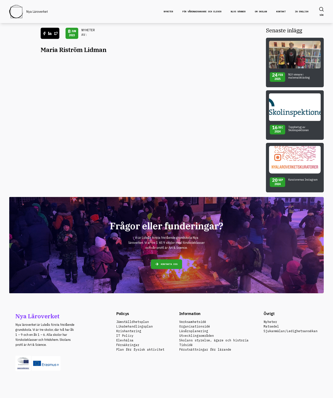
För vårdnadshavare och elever (201, 11)
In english (301, 11)
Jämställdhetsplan (132, 322)
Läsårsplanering (193, 331)
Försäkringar (127, 345)
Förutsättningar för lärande (205, 349)
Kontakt (281, 11)
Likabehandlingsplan (134, 326)
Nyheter (168, 11)
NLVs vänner (238, 11)
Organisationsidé (194, 326)
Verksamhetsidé (192, 322)
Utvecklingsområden (196, 336)
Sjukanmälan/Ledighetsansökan (291, 331)
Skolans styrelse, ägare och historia (214, 340)
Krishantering (128, 331)
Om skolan (261, 11)
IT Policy (125, 336)
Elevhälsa (125, 340)
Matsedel (271, 326)
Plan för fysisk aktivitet (140, 349)
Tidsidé (186, 345)
